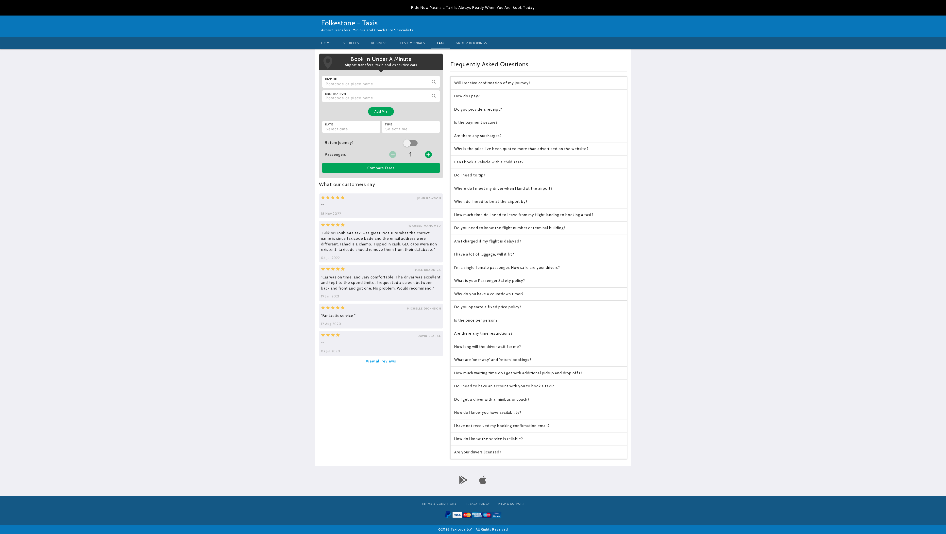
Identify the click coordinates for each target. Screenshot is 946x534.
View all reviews (381, 361)
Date (329, 124)
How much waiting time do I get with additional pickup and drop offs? (518, 373)
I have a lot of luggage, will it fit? (484, 254)
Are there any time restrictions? (483, 333)
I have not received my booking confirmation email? (502, 426)
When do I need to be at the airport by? (490, 201)
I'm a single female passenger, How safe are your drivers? (507, 267)
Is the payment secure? (476, 122)
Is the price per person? (476, 320)
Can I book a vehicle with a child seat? (489, 162)
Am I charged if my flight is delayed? (487, 241)
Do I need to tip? (469, 175)
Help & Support (511, 503)
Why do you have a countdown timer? (489, 294)
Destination (335, 93)
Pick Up (331, 79)
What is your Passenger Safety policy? (489, 280)
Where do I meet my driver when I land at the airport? (503, 188)
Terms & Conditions (438, 503)
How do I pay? (467, 96)
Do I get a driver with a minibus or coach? (491, 399)
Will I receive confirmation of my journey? (492, 83)
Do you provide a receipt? (478, 109)
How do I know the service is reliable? (488, 439)
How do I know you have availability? (487, 412)
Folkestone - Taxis (349, 23)
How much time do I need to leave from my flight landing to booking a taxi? (523, 215)
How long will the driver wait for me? (487, 347)
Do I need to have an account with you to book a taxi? (504, 386)
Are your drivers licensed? (477, 452)
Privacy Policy (477, 503)
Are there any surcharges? (478, 136)
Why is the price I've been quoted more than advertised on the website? (521, 149)
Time (388, 124)
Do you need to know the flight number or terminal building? (509, 228)
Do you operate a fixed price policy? (487, 307)
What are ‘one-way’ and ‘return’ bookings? (492, 360)
